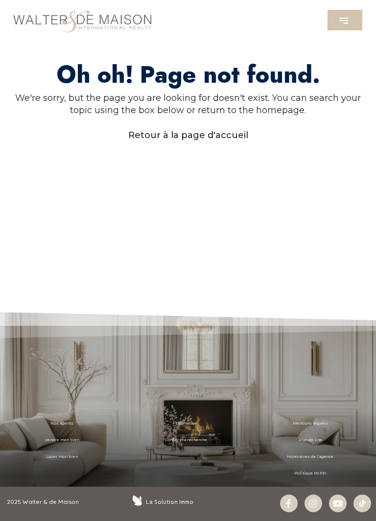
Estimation (186, 423)
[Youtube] (338, 503)
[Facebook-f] (289, 503)
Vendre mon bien (62, 440)
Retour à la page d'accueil (188, 135)
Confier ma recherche (186, 440)
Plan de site (310, 440)
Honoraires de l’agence (310, 456)
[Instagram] (313, 503)
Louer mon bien (62, 456)
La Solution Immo (169, 501)
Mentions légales (310, 423)
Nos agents (61, 423)
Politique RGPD (310, 473)
